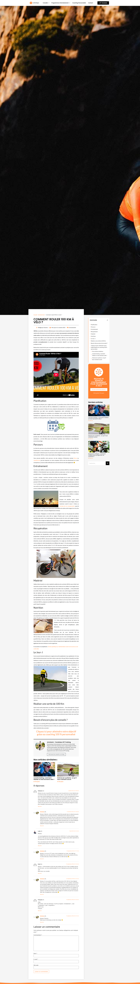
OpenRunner (37, 460)
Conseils (45, 3)
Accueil (35, 315)
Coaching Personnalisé (79, 3)
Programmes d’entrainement (60, 3)
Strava (75, 458)
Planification (94, 324)
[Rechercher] (107, 463)
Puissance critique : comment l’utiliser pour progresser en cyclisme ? (97, 455)
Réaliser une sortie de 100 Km (98, 341)
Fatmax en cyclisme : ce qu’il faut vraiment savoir (67, 778)
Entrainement (41, 315)
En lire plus (37, 781)
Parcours (93, 327)
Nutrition (93, 336)
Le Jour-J (93, 338)
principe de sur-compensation (67, 506)
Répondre (40, 806)
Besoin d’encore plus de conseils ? (99, 343)
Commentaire (38, 935)
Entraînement (94, 329)
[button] (107, 320)
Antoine (42, 811)
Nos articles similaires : (97, 351)
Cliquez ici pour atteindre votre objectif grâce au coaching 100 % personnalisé (56, 733)
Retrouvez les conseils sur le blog (56, 754)
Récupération (94, 331)
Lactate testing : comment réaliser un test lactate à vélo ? (44, 778)
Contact (90, 3)
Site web (36, 965)
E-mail (36, 959)
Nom (35, 953)
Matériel (93, 334)
